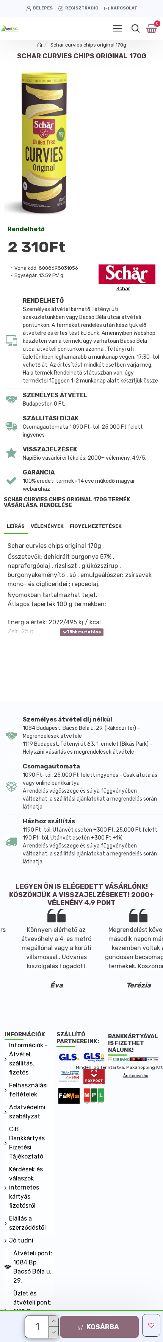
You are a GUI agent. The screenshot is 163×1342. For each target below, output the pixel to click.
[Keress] (135, 28)
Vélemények (47, 526)
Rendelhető (26, 229)
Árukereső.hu (135, 1075)
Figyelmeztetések (96, 526)
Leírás (16, 526)
